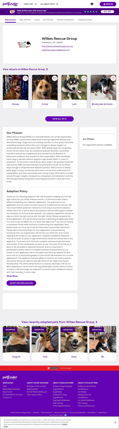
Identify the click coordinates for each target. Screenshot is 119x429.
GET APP (107, 12)
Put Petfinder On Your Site (12, 395)
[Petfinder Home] (10, 4)
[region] (59, 422)
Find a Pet (28, 4)
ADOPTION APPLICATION (21, 283)
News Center (7, 392)
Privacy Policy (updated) (77, 412)
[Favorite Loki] (84, 78)
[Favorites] (92, 4)
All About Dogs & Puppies (62, 386)
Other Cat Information (86, 406)
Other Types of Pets (34, 395)
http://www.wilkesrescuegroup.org (57, 46)
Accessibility (91, 412)
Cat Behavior (83, 397)
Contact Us (7, 397)
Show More (12, 276)
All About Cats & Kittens (87, 386)
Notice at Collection (60, 412)
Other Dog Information (61, 406)
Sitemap (36, 412)
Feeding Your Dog (59, 395)
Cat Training (82, 403)
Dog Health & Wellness (61, 400)
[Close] (115, 422)
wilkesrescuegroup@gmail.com (56, 50)
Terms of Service (46, 412)
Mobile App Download (11, 389)
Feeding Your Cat (84, 395)
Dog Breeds (57, 392)
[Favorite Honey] (25, 78)
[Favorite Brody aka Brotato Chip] (113, 78)
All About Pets (47, 4)
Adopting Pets (32, 389)
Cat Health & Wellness (86, 400)
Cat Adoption (83, 389)
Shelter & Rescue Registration (20, 412)
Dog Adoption (58, 389)
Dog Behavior (58, 397)
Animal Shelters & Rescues (37, 392)
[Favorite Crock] (55, 78)
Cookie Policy (102, 412)
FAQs (5, 386)
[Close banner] (7, 12)
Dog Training (58, 403)
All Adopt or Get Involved (36, 386)
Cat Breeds (82, 392)
